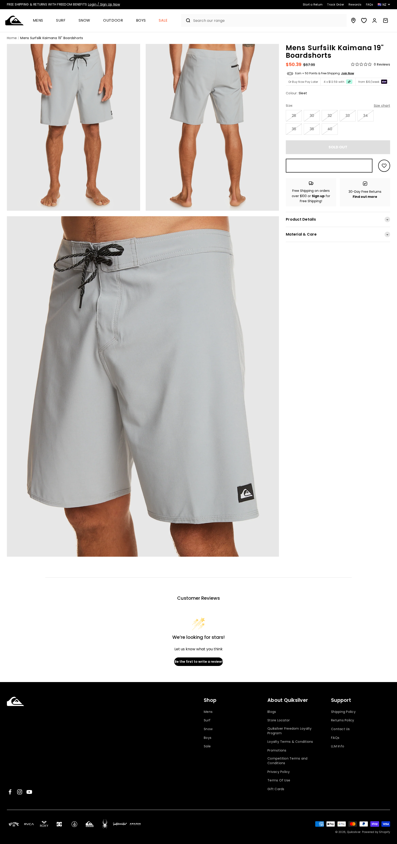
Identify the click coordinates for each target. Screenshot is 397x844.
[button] (40, 21)
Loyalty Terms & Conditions (290, 742)
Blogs (271, 712)
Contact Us (340, 729)
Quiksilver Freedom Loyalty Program (289, 730)
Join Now (347, 73)
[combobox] (268, 20)
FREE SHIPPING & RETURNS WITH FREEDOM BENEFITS (63, 4)
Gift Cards (275, 789)
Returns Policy (342, 720)
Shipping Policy (343, 712)
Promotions (276, 750)
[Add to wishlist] (384, 166)
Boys (141, 20)
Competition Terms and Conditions (287, 760)
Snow (85, 20)
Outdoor (113, 20)
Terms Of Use (278, 780)
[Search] (186, 20)
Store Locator (278, 720)
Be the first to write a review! (199, 661)
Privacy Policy (278, 772)
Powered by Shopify (376, 832)
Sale (163, 20)
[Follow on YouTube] (29, 792)
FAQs (335, 738)
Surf (61, 20)
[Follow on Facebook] (10, 792)
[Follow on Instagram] (20, 792)
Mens (38, 20)
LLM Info (337, 746)
